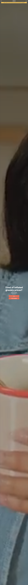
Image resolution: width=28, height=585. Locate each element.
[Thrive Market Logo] (14, 1)
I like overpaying (14, 298)
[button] (14, 2)
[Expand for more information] (21, 2)
